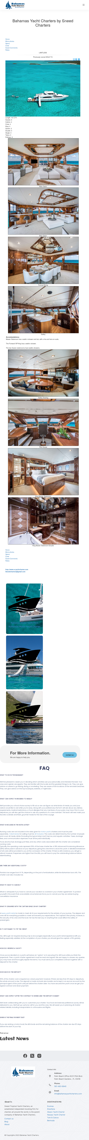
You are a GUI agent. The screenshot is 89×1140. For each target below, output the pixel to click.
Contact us (8, 1119)
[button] (44, 776)
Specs (7, 43)
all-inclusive (39, 834)
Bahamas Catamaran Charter (24, 682)
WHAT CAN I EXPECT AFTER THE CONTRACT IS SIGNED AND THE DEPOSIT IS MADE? (29, 996)
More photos (9, 41)
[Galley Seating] (43, 373)
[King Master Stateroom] (43, 471)
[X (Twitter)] (32, 1056)
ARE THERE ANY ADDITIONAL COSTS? (13, 866)
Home (7, 39)
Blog (6, 1121)
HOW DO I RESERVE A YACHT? (10, 948)
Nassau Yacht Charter (56, 1115)
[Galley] (43, 309)
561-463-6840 (60, 1086)
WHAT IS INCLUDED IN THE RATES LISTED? (14, 825)
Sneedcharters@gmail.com (15, 571)
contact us (70, 755)
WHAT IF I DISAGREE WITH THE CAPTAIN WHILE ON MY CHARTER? (23, 906)
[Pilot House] (43, 422)
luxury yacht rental (8, 913)
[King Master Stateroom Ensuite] (43, 521)
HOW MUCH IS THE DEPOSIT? (10, 972)
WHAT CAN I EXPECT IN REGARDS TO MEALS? (16, 799)
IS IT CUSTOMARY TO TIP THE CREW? (13, 929)
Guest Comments (11, 48)
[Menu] (84, 5)
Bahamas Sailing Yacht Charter (24, 735)
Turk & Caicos (53, 1117)
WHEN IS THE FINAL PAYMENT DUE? (12, 1017)
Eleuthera (51, 1109)
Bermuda (50, 1120)
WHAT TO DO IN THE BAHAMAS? (11, 775)
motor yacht (46, 832)
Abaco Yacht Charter (56, 1112)
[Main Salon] (43, 161)
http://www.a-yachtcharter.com (16, 569)
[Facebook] (25, 1056)
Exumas (50, 1106)
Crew (7, 45)
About (6, 1124)
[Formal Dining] (43, 260)
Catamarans (14, 834)
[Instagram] (39, 1056)
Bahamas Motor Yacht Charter (24, 626)
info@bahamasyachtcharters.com (68, 1094)
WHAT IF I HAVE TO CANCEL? (10, 885)
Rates (7, 50)
